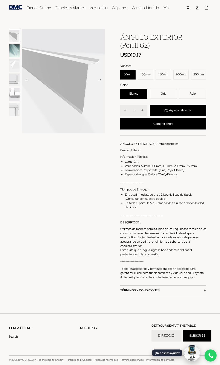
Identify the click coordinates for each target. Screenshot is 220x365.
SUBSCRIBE (197, 335)
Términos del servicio (132, 360)
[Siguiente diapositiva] (101, 81)
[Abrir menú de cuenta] (197, 7)
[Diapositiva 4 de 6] (14, 79)
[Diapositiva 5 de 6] (14, 94)
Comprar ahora (163, 124)
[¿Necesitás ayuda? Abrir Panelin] (192, 353)
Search (13, 336)
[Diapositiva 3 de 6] (14, 65)
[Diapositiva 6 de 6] (14, 109)
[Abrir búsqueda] (188, 7)
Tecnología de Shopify (51, 360)
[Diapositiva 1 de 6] (14, 36)
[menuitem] (167, 8)
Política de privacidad (80, 360)
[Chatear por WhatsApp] (211, 355)
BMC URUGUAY (27, 360)
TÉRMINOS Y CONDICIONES (140, 290)
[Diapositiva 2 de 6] (14, 50)
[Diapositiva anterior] (25, 81)
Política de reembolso (106, 360)
